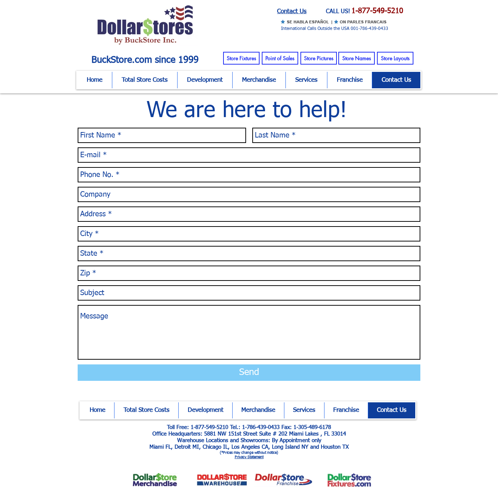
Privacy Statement (249, 457)
